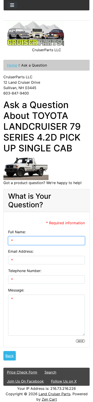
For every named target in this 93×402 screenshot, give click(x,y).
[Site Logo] (46, 34)
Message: (16, 290)
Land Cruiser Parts (54, 394)
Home (12, 65)
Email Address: (20, 251)
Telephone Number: (24, 270)
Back (9, 355)
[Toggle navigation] (12, 5)
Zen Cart (49, 399)
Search (50, 372)
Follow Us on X (64, 381)
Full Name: (17, 232)
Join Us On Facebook (25, 381)
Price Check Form (22, 372)
